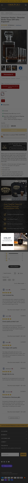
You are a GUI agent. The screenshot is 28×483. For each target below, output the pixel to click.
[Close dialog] (26, 233)
